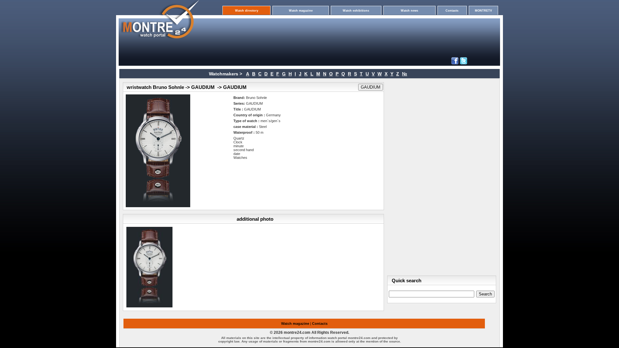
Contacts (452, 10)
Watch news (409, 10)
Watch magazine (301, 10)
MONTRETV (483, 10)
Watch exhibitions (356, 10)
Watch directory (246, 10)
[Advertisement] (296, 26)
